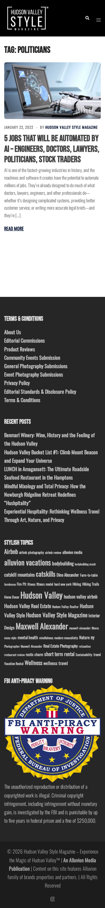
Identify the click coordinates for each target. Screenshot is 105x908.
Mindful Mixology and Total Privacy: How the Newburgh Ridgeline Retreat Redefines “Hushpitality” (45, 494)
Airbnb (11, 551)
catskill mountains (19, 574)
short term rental (59, 653)
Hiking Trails (90, 584)
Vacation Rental (14, 663)
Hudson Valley (41, 595)
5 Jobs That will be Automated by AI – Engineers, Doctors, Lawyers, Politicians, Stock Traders (51, 148)
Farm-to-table (89, 575)
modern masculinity (66, 637)
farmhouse (10, 584)
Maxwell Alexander (42, 626)
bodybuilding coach (85, 564)
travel (97, 654)
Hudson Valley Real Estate (27, 605)
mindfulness (46, 637)
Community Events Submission (32, 357)
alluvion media (72, 552)
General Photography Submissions (35, 366)
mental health (28, 637)
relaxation (85, 646)
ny (92, 637)
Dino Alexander (68, 575)
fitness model (44, 584)
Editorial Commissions (24, 340)
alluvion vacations (27, 562)
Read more (14, 228)
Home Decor (11, 597)
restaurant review (14, 654)
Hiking (77, 584)
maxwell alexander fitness (84, 628)
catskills (45, 574)
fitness (31, 584)
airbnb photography (31, 552)
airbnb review (53, 552)
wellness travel (55, 663)
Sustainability (84, 654)
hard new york (62, 584)
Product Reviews (19, 349)
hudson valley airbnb (80, 596)
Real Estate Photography (60, 646)
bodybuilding (63, 563)
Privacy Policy (17, 382)
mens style (10, 638)
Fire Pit (21, 584)
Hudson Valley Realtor (65, 606)
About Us (12, 332)
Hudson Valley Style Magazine (71, 127)
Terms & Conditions (22, 399)
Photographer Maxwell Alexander (23, 646)
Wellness (33, 663)
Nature (84, 637)
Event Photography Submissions (33, 374)
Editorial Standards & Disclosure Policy (40, 391)
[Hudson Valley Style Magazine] (27, 17)
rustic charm (34, 654)
